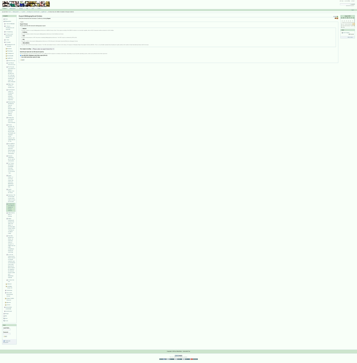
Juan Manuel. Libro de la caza (11, 63)
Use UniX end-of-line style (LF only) (30, 57)
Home (4, 8)
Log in (353, 10)
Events (39, 8)
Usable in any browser (194, 359)
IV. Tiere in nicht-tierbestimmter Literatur (9, 36)
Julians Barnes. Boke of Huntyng (11, 214)
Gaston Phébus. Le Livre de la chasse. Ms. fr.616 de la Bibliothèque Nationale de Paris (11, 181)
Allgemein (9, 302)
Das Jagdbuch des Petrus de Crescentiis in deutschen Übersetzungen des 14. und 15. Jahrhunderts (11, 148)
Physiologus (10, 51)
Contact (352, 0)
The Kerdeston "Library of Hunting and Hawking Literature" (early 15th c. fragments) (11, 94)
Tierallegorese (10, 53)
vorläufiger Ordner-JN (9, 287)
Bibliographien (12, 8)
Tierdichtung (9, 290)
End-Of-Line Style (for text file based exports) (32, 51)
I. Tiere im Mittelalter (10, 23)
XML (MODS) (26, 43)
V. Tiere (7, 39)
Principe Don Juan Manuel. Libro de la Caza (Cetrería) (11, 120)
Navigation (5, 15)
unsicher (8, 304)
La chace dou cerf (11, 280)
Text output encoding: (26, 49)
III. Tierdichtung (9, 31)
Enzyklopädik (10, 55)
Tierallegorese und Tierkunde (33, 11)
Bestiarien (9, 48)
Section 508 (163, 359)
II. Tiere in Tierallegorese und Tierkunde (10, 28)
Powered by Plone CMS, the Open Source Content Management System (178, 355)
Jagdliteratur (44, 11)
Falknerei (9, 283)
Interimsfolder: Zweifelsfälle (9, 308)
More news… (351, 37)
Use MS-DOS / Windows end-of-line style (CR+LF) (34, 55)
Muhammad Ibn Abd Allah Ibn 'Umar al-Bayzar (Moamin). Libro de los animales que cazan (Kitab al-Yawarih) (11, 108)
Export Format (24, 24)
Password (5, 332)
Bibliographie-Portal (26, 4)
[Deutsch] (335, 18)
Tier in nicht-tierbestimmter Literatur (10, 294)
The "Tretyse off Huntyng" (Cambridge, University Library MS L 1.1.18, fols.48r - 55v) (11, 168)
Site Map (341, 0)
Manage (21, 8)
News (33, 8)
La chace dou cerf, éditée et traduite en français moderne (11, 207)
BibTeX (24, 28)
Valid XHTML (178, 359)
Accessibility (347, 0)
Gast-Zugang (348, 33)
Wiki (27, 8)
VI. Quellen (23, 11)
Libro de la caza (11, 60)
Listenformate (9, 311)
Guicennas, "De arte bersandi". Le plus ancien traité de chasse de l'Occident (11, 198)
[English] (337, 18)
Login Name (6, 327)
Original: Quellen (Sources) (10, 299)
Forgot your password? (6, 341)
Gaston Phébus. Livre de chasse (11, 191)
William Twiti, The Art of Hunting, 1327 (11, 86)
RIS (24, 39)
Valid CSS (186, 359)
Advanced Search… (350, 5)
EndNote (25, 32)
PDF (24, 35)
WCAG (170, 359)
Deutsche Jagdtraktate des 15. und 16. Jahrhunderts (11, 158)
